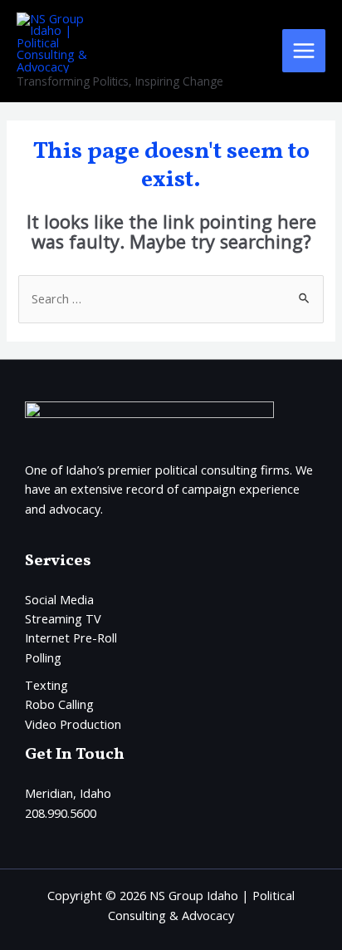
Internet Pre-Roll (71, 637)
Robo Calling (59, 704)
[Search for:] (170, 298)
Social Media (59, 599)
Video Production (73, 724)
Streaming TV (63, 618)
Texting (46, 685)
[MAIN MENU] (303, 50)
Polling (43, 657)
